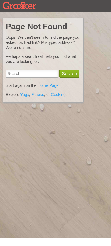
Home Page (47, 85)
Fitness (37, 94)
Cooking (58, 94)
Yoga (24, 94)
